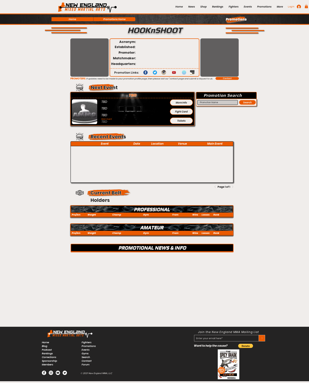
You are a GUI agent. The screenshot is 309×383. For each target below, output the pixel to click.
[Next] (231, 187)
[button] (306, 6)
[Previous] (216, 187)
